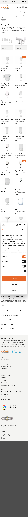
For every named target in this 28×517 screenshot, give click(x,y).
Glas (25, 16)
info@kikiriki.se (5, 397)
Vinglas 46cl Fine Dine (7, 154)
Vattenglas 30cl (19, 136)
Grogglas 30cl (5, 136)
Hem (2, 16)
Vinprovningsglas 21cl (21, 101)
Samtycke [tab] (5, 229)
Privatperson (4, 1)
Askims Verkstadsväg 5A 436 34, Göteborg (13, 392)
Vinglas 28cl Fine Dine (21, 171)
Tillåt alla (14, 278)
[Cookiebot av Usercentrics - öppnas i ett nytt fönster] (15, 225)
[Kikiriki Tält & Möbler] (7, 7)
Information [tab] (14, 229)
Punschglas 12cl (5, 84)
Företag (12, 1)
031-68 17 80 (4, 394)
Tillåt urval (14, 284)
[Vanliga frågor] (23, 2)
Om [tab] (23, 229)
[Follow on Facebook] (1, 438)
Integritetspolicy (5, 435)
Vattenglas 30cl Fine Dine (20, 208)
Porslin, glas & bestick (18, 16)
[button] (16, 7)
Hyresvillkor (4, 428)
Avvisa (14, 290)
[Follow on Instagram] (4, 438)
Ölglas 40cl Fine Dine (7, 101)
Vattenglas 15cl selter (21, 154)
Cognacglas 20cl (6, 208)
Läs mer (3, 32)
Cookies (3, 431)
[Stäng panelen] (25, 225)
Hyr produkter (5, 12)
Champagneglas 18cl (21, 84)
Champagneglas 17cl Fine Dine (21, 188)
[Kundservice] (26, 2)
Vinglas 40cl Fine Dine (7, 171)
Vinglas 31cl (4, 67)
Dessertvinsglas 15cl (20, 119)
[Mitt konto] (19, 7)
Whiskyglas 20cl (5, 188)
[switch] (24, 261)
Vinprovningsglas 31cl (7, 119)
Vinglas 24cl (18, 67)
